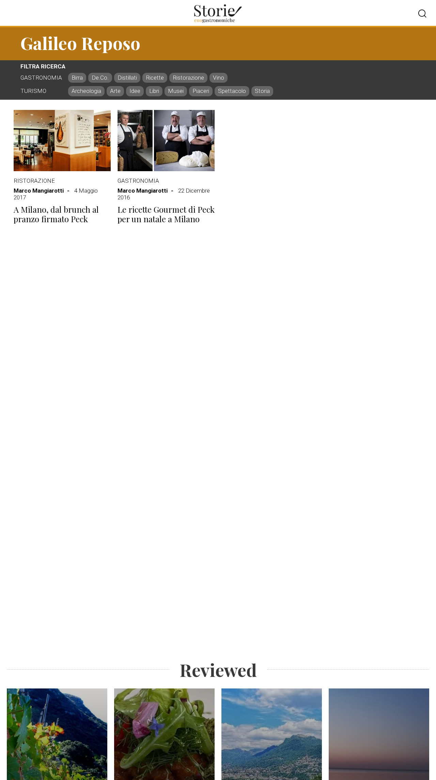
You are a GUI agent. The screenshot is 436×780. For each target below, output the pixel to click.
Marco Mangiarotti (39, 190)
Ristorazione (34, 180)
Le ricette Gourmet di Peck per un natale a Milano (166, 214)
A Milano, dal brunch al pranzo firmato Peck (56, 214)
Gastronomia (138, 180)
